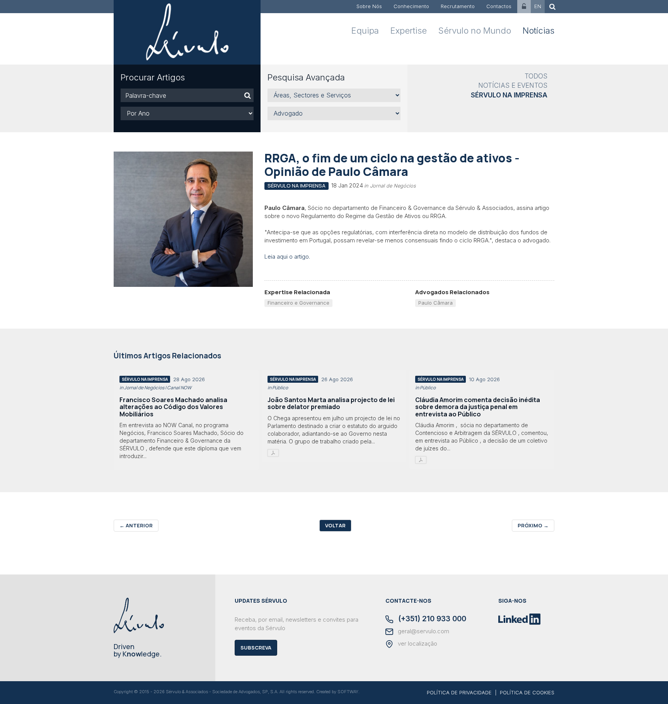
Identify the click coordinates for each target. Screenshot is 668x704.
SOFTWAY (347, 691)
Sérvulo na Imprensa (509, 95)
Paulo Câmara (435, 303)
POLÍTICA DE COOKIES (527, 692)
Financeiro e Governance (298, 303)
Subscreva (255, 647)
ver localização (416, 643)
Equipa (365, 31)
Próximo (533, 525)
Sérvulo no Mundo (474, 31)
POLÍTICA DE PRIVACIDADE (459, 692)
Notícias (538, 31)
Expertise (408, 31)
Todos (536, 76)
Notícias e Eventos (512, 85)
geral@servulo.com (422, 631)
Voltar (335, 525)
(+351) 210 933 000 (431, 619)
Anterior (136, 525)
